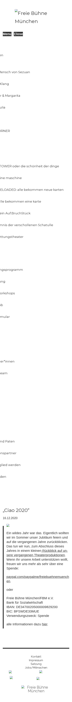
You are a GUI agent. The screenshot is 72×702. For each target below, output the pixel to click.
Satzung (36, 664)
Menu (7, 34)
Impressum (36, 660)
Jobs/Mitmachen (36, 667)
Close (18, 34)
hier (44, 624)
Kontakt (36, 656)
